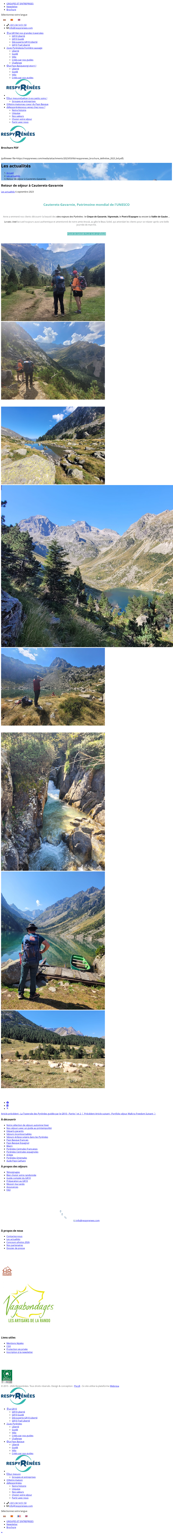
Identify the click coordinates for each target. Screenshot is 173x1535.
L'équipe (16, 113)
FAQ (8, 1189)
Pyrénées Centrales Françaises (22, 1148)
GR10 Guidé (18, 39)
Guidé (15, 53)
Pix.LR (77, 1386)
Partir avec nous (20, 122)
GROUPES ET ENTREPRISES (20, 3)
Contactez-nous (14, 1236)
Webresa (114, 1386)
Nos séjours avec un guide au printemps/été (29, 1128)
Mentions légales (15, 1343)
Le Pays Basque (22, 65)
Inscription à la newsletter (19, 1352)
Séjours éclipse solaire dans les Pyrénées (27, 1137)
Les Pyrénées (25, 47)
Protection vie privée (17, 1349)
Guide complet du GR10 (18, 1178)
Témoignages (13, 1172)
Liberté (15, 50)
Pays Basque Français (17, 1140)
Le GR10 (26, 33)
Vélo (14, 56)
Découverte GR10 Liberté (24, 42)
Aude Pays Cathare (16, 1160)
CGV (8, 1346)
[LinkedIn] (7, 1105)
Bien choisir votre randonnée (21, 1175)
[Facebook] (7, 1102)
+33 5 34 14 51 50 (17, 24)
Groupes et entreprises (24, 101)
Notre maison (28, 104)
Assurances (12, 1187)
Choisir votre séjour (22, 119)
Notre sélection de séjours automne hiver (27, 1125)
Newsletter (12, 6)
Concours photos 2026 (18, 1242)
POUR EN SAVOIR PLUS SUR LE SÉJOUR (86, 233)
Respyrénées (27, 107)
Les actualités (8, 191)
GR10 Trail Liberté (21, 44)
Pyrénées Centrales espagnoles (22, 1151)
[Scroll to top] (1, 1532)
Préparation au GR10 (17, 1181)
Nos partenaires (14, 1245)
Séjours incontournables (19, 1134)
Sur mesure (28, 98)
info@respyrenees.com (21, 27)
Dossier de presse (15, 1248)
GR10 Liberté (18, 36)
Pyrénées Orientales (16, 1157)
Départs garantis (15, 1131)
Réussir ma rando (15, 1184)
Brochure (11, 9)
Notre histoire (19, 110)
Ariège (9, 1154)
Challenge (17, 62)
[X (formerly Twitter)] (7, 1108)
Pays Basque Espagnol (17, 1142)
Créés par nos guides (22, 59)
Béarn (9, 1145)
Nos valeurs (18, 116)
